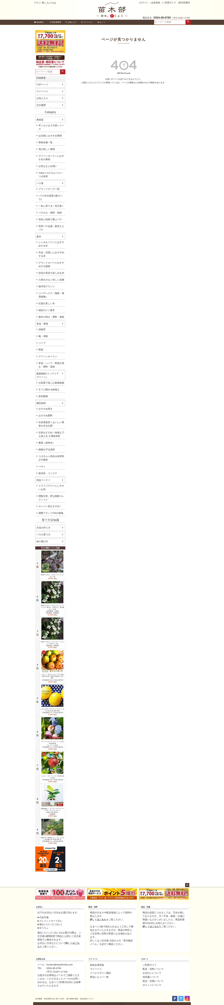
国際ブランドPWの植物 (50, 513)
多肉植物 (43, 396)
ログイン (144, 2)
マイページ (87, 22)
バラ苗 (39, 183)
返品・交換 (145, 907)
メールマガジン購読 (100, 973)
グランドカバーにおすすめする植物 (51, 264)
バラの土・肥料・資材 (50, 212)
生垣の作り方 (43, 527)
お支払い (39, 907)
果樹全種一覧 (45, 142)
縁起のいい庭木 (46, 310)
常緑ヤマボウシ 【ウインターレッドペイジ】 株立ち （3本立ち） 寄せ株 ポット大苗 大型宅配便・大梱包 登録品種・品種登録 (52, 609)
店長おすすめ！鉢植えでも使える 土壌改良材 (51, 434)
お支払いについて (152, 973)
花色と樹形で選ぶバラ (50, 219)
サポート (144, 959)
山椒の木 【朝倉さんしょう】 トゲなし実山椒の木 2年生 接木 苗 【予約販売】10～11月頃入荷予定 (52, 839)
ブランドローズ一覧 (49, 189)
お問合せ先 (40, 959)
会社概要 (38, 999)
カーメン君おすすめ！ (50, 506)
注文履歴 (41, 105)
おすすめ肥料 (45, 415)
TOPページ (42, 84)
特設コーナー (43, 480)
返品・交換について (153, 981)
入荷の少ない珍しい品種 (51, 279)
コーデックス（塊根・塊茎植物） (51, 295)
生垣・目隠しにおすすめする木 (51, 254)
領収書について (151, 977)
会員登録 (155, 2)
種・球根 (43, 336)
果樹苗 (39, 119)
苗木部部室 (56, 22)
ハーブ (42, 343)
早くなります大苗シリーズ (51, 127)
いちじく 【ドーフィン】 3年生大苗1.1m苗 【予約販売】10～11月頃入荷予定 (52, 777)
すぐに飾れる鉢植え (49, 389)
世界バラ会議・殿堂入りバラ (51, 228)
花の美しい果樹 (46, 149)
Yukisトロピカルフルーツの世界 (50, 175)
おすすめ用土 (45, 409)
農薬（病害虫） (46, 443)
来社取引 (40, 22)
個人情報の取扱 (72, 999)
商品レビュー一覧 (99, 977)
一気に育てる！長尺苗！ (51, 206)
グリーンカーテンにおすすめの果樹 (51, 158)
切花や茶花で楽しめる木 (51, 273)
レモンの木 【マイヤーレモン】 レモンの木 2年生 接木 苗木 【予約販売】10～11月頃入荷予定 (52, 710)
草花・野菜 (42, 324)
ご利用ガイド (169, 2)
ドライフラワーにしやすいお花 (51, 488)
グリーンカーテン (47, 356)
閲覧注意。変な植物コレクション (51, 498)
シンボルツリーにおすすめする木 (51, 244)
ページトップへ (187, 885)
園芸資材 (41, 403)
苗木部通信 (184, 2)
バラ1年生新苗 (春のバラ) (50, 197)
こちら (102, 919)
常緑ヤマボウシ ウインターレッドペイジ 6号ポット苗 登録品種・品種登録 (52, 643)
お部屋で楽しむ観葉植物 (51, 382)
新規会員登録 (97, 965)
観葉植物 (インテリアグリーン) (47, 375)
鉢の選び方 (42, 541)
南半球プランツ (46, 286)
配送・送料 (93, 907)
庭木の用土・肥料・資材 (51, 317)
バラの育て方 (43, 534)
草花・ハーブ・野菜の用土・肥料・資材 (51, 365)
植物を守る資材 (46, 449)
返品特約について (87, 999)
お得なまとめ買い (47, 166)
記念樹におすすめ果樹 (50, 135)
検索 (188, 22)
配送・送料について (153, 969)
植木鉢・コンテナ (47, 473)
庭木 (38, 236)
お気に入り (72, 22)
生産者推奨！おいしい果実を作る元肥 (51, 424)
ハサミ (42, 466)
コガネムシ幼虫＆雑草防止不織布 (51, 458)
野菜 (40, 349)
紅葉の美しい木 (46, 303)
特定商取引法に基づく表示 (54, 999)
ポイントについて (152, 985)
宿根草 (42, 329)
